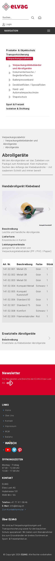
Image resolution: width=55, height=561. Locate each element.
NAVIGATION (11, 30)
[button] (6, 209)
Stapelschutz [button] (20, 97)
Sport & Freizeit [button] (15, 104)
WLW (7, 432)
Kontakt (9, 421)
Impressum (10, 426)
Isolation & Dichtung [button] (17, 108)
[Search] (31, 17)
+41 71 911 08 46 (19, 502)
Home (8, 410)
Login (8, 24)
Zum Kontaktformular (13, 509)
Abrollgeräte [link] (12, 147)
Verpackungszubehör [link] (13, 137)
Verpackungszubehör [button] (19, 58)
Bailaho (9, 437)
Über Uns (9, 416)
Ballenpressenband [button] (23, 79)
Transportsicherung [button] (17, 54)
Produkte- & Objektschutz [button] (20, 50)
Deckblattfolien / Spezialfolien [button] (29, 85)
